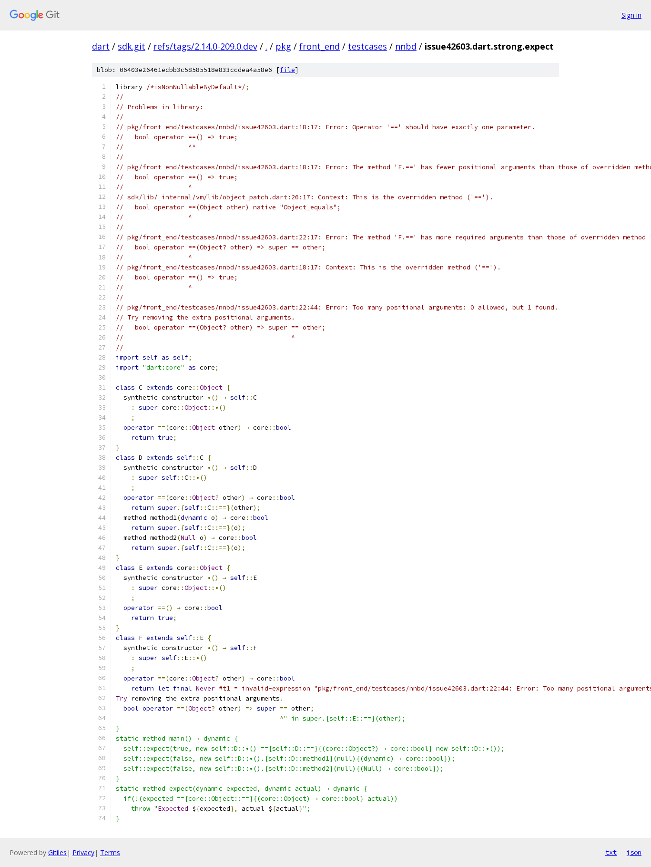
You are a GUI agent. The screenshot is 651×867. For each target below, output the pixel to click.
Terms (110, 852)
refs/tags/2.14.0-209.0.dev (205, 46)
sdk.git (131, 46)
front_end (319, 46)
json (633, 852)
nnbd (406, 46)
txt (611, 852)
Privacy (83, 852)
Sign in (631, 15)
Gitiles (57, 852)
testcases (367, 46)
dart (101, 46)
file (287, 70)
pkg (283, 46)
